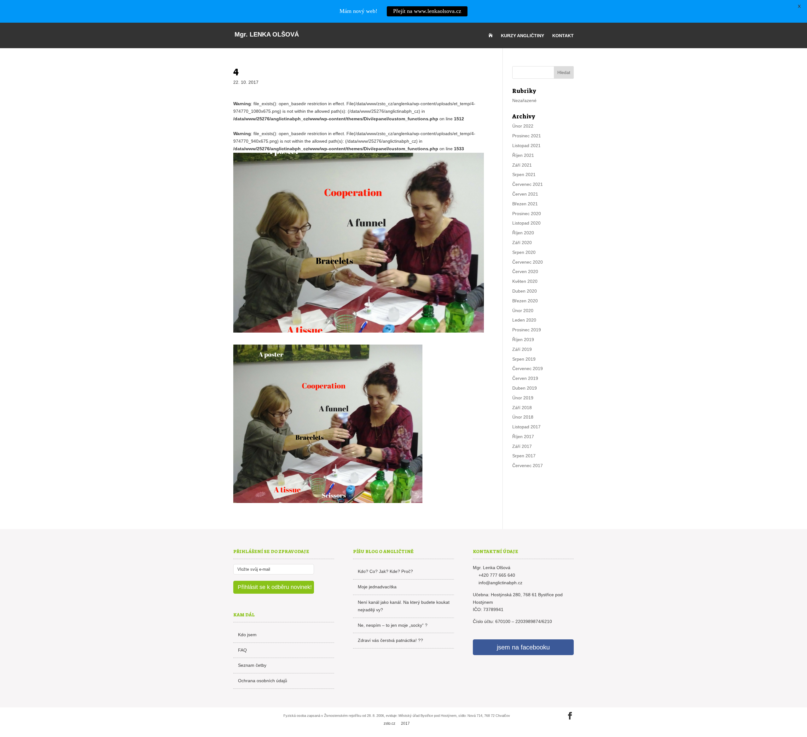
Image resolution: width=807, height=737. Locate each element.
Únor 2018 (522, 417)
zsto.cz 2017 (397, 723)
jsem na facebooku (523, 647)
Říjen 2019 (523, 339)
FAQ (242, 650)
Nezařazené (524, 100)
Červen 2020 (525, 271)
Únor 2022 (522, 126)
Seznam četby (252, 665)
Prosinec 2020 (526, 213)
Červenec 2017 (527, 465)
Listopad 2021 (526, 145)
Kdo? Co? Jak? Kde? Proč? (385, 571)
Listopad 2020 (526, 223)
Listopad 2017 (526, 426)
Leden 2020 (524, 320)
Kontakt (563, 35)
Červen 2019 (525, 378)
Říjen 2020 (523, 232)
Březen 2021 (525, 203)
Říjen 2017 (523, 436)
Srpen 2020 (524, 252)
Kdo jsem (247, 634)
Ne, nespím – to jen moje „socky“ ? (392, 625)
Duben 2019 (524, 388)
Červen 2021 (525, 194)
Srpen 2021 (524, 174)
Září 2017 (522, 446)
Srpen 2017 (524, 455)
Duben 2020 (524, 291)
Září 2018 (522, 407)
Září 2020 (522, 242)
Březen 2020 (525, 300)
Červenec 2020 (527, 262)
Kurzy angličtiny (522, 35)
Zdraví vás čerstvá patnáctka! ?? (390, 640)
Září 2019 (522, 349)
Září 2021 (522, 165)
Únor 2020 (522, 310)
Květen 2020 (524, 281)
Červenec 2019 (527, 368)
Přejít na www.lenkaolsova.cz (427, 11)
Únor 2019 (522, 397)
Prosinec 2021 (526, 135)
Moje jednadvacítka (377, 586)
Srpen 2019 (524, 359)
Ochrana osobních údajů (262, 680)
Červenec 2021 (527, 184)
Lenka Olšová (267, 34)
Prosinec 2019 (526, 329)
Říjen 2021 (523, 155)
